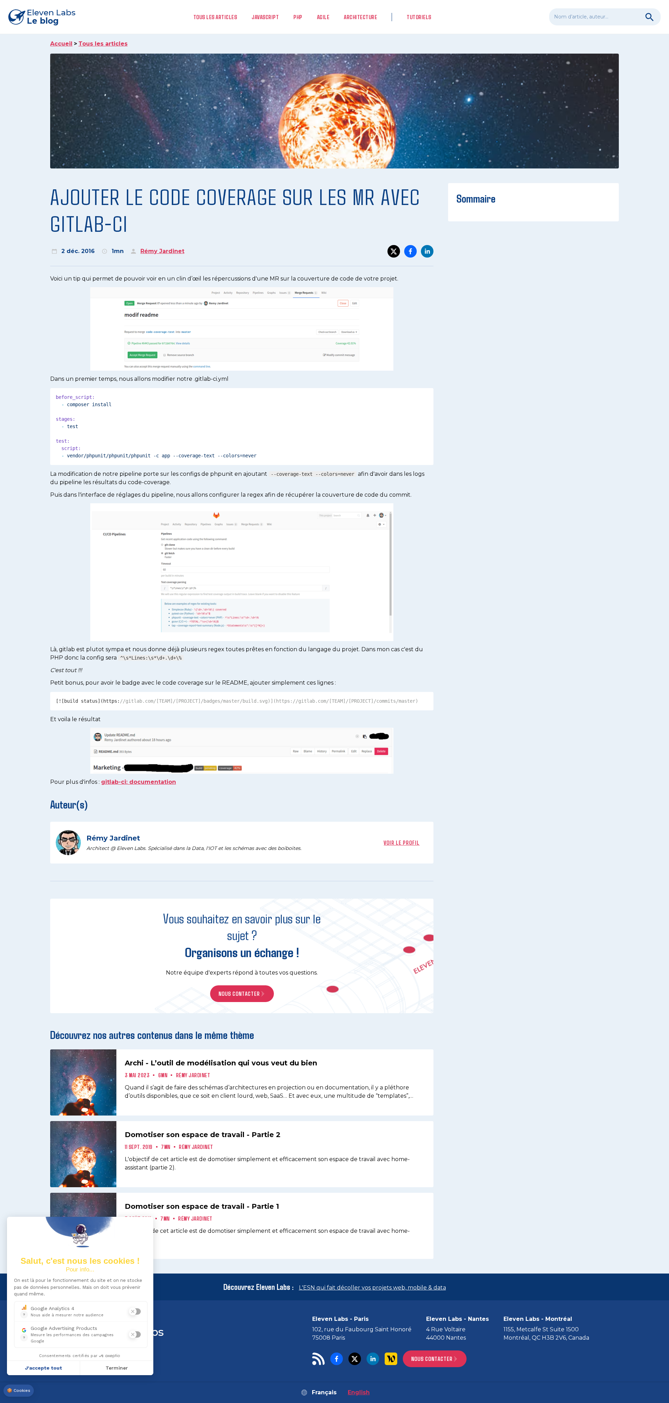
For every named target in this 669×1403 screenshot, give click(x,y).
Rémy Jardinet (162, 251)
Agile (323, 17)
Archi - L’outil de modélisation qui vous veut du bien (221, 1063)
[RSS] (318, 1359)
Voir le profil (402, 842)
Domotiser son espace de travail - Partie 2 (202, 1134)
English (359, 1392)
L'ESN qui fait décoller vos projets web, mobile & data (372, 1287)
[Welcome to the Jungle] (391, 1359)
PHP (297, 17)
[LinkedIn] (373, 1359)
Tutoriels (419, 17)
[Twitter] (354, 1359)
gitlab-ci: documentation (138, 782)
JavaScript (265, 17)
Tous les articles (215, 17)
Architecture (360, 17)
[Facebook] (336, 1359)
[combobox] (605, 16)
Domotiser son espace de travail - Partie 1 (202, 1206)
